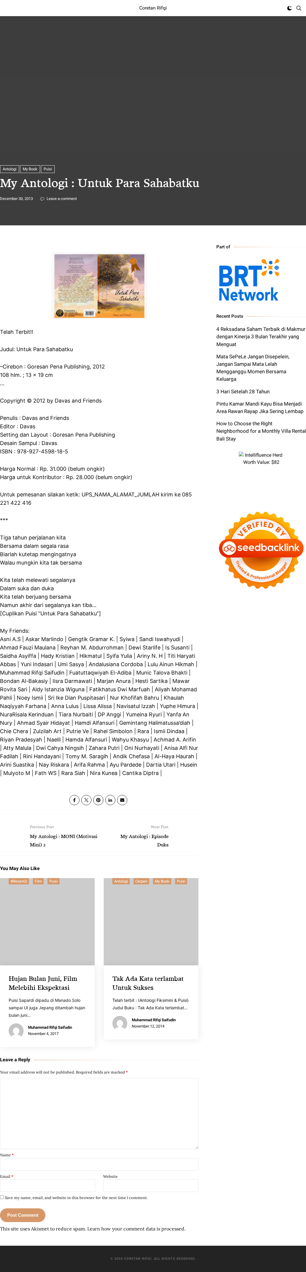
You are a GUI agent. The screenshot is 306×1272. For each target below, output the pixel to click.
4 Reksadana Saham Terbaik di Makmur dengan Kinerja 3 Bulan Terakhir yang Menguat (260, 336)
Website (110, 1176)
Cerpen (141, 881)
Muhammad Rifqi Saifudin (50, 1027)
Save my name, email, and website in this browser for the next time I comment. (76, 1197)
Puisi (48, 169)
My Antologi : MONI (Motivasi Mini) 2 (63, 836)
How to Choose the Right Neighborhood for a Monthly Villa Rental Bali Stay (261, 431)
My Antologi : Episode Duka (144, 836)
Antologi (9, 169)
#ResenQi (18, 881)
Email (6, 1176)
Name (7, 1155)
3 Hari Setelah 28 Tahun (243, 392)
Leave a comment (61, 198)
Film (38, 881)
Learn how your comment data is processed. (136, 1229)
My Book (30, 169)
